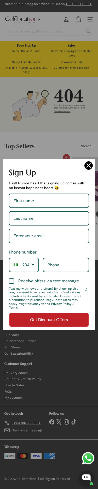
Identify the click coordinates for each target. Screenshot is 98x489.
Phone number (23, 252)
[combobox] (24, 265)
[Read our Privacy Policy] (86, 289)
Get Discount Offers (49, 319)
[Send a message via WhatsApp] (88, 458)
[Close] (88, 165)
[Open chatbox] (86, 478)
